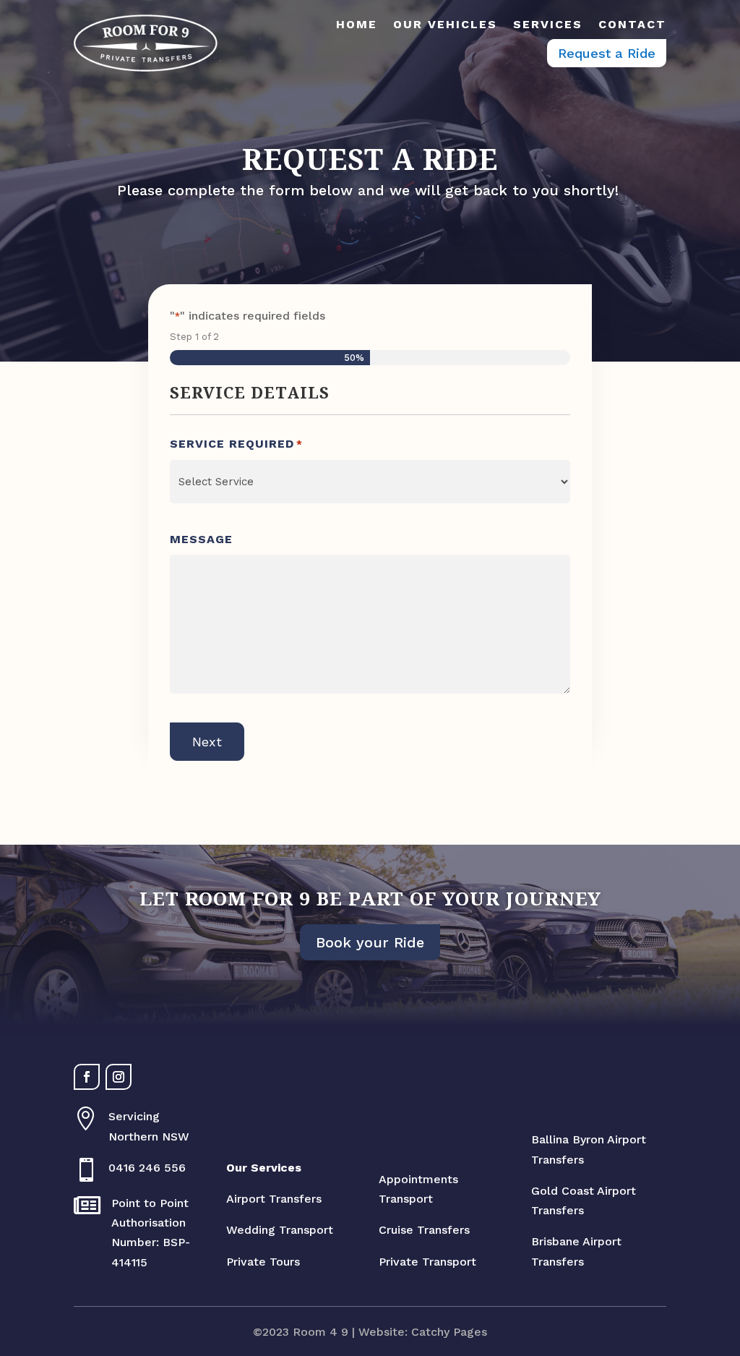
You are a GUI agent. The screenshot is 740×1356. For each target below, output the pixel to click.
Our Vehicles (445, 25)
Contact (632, 25)
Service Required (236, 444)
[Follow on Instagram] (119, 1077)
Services (547, 25)
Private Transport (427, 1261)
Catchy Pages (449, 1332)
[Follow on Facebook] (87, 1077)
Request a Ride (606, 53)
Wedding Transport (279, 1230)
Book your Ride (370, 942)
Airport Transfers (274, 1199)
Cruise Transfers (424, 1230)
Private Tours (263, 1261)
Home (356, 25)
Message (201, 539)
